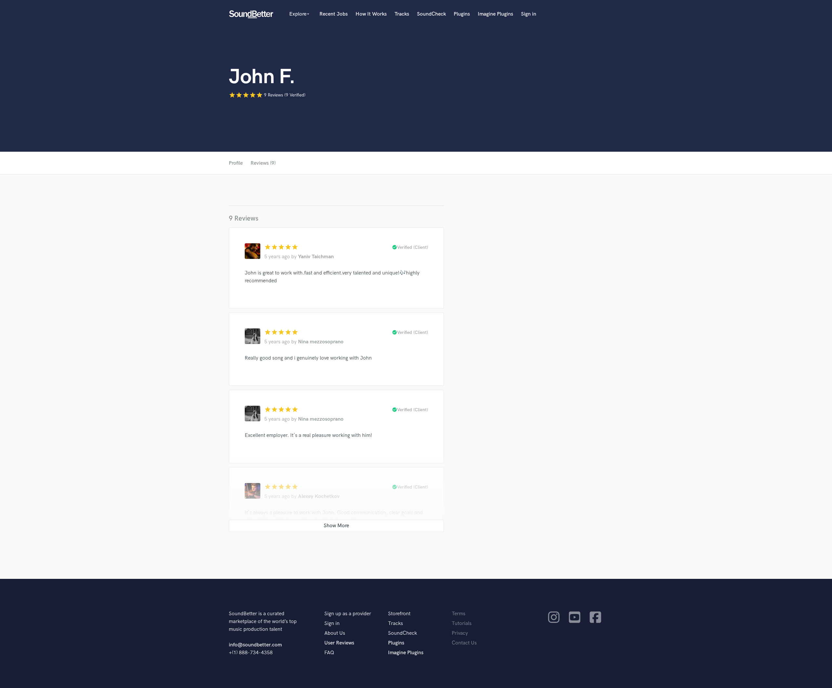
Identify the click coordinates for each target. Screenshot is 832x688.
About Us (334, 633)
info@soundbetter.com (255, 645)
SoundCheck (431, 14)
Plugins (462, 14)
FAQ (329, 653)
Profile (236, 163)
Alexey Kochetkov (319, 496)
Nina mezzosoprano (321, 342)
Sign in (528, 14)
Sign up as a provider (347, 614)
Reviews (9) (263, 163)
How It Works (371, 14)
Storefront (399, 614)
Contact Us (464, 643)
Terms (458, 614)
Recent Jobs (333, 14)
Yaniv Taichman (316, 257)
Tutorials (462, 623)
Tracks (402, 14)
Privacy (460, 633)
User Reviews (339, 643)
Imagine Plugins (495, 14)
